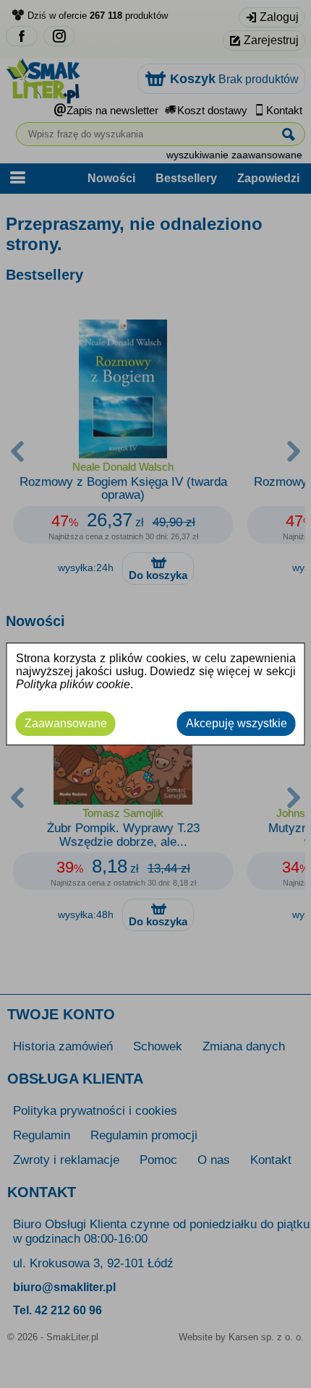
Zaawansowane (66, 723)
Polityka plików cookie (73, 684)
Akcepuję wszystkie (236, 723)
